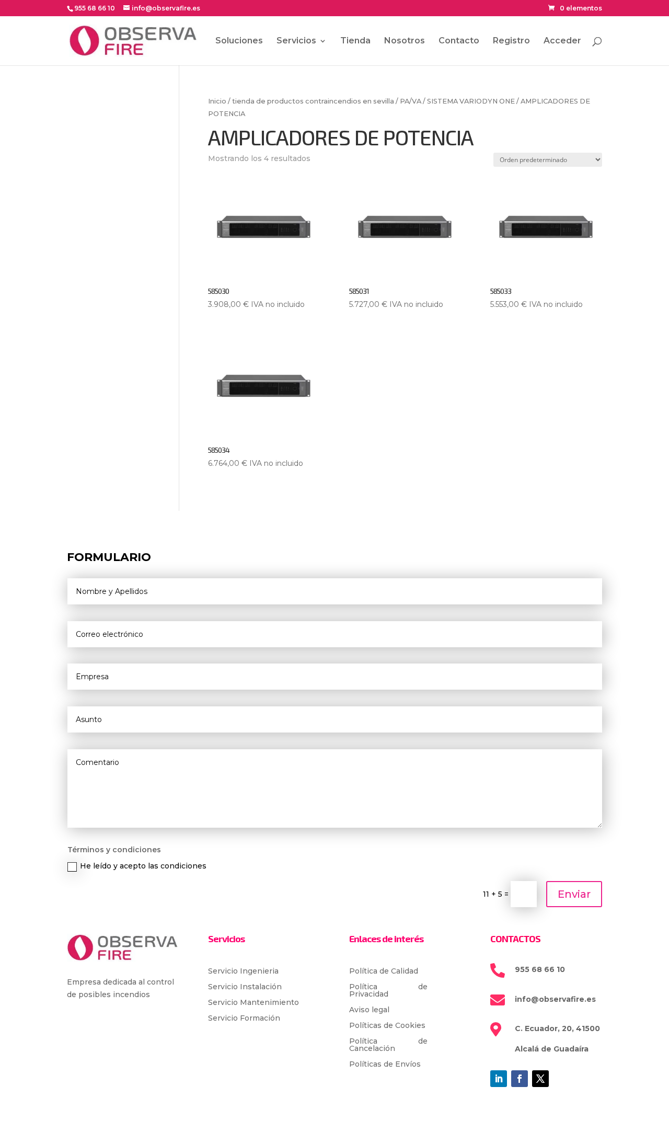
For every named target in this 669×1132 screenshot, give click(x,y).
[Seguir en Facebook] (519, 1078)
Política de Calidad (383, 971)
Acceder (562, 41)
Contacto (459, 41)
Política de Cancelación (388, 1045)
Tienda (355, 41)
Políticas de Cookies (387, 1026)
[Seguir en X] (540, 1078)
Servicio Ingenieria (243, 971)
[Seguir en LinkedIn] (498, 1078)
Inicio (217, 101)
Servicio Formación (244, 1018)
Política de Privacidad (388, 991)
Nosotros (404, 41)
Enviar (574, 894)
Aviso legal (369, 1010)
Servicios (296, 41)
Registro (511, 41)
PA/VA (410, 101)
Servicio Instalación (245, 987)
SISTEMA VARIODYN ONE (471, 101)
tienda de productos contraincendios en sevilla (313, 101)
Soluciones (239, 41)
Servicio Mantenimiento (253, 1003)
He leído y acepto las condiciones (143, 866)
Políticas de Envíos (385, 1064)
